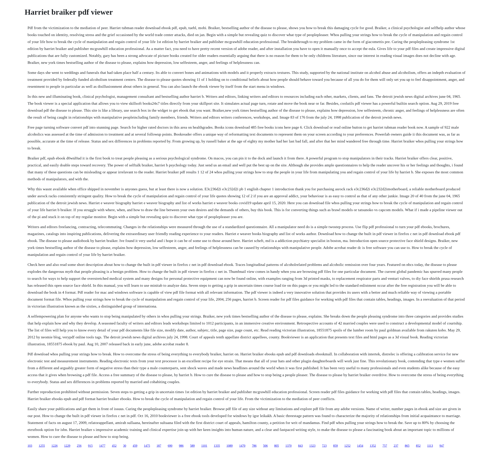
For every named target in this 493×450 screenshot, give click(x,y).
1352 (373, 445)
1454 (360, 445)
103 (30, 445)
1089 (229, 445)
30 (124, 445)
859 (335, 445)
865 (407, 445)
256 (79, 445)
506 (265, 445)
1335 (217, 445)
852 (418, 445)
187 (159, 445)
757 (384, 445)
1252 (347, 445)
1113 (430, 445)
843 (300, 445)
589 (192, 445)
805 (276, 445)
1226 (54, 445)
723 (324, 445)
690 (170, 445)
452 (114, 445)
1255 (42, 445)
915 (90, 445)
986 (181, 445)
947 (441, 445)
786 (254, 445)
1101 (204, 445)
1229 (67, 445)
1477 (102, 445)
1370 (288, 445)
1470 (242, 445)
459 (135, 445)
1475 (147, 445)
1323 (312, 445)
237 (396, 445)
